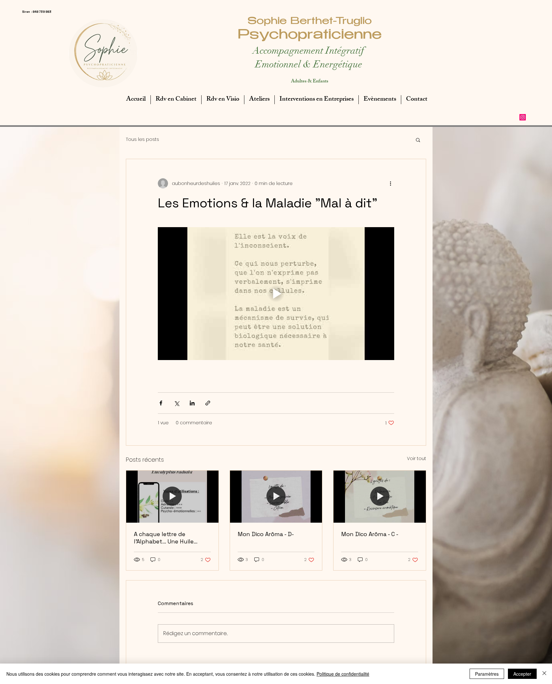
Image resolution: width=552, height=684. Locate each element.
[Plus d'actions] (390, 183)
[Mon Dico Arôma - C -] (380, 496)
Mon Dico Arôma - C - (369, 534)
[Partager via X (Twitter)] (176, 403)
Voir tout (416, 458)
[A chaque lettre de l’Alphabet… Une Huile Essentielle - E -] (172, 496)
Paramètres (487, 674)
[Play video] (276, 293)
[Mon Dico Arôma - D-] (276, 496)
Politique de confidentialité (343, 674)
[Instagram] (522, 117)
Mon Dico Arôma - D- (266, 534)
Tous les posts (142, 139)
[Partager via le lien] (208, 403)
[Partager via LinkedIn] (192, 403)
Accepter (522, 674)
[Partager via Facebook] (161, 403)
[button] (418, 139)
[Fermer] (544, 674)
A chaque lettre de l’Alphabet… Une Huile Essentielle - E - (164, 537)
